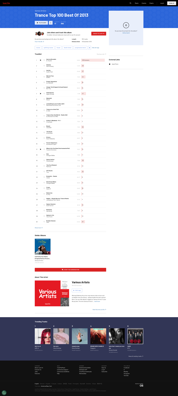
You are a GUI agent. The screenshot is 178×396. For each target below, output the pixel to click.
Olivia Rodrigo (57, 348)
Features (37, 373)
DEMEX (48, 77)
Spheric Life (50, 215)
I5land (48, 99)
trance (38, 47)
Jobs (36, 371)
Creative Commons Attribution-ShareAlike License (79, 390)
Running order (101, 54)
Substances (50, 92)
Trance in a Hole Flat (52, 109)
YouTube (126, 375)
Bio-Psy (48, 88)
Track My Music (61, 367)
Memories (49, 193)
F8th (47, 222)
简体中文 (99, 383)
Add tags (89, 48)
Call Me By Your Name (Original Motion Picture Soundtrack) (42, 258)
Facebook (126, 367)
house (58, 47)
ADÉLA (37, 348)
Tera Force (49, 216)
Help (58, 373)
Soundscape (49, 161)
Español (48, 383)
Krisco (48, 137)
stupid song (75, 346)
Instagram (127, 373)
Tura (47, 172)
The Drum (49, 131)
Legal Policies (75, 389)
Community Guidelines (63, 371)
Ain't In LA (38, 346)
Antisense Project (51, 144)
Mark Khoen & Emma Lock (53, 105)
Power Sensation (51, 81)
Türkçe (94, 383)
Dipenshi (49, 98)
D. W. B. (48, 111)
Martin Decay (49, 66)
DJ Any (48, 194)
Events (144, 3)
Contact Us (38, 369)
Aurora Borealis (51, 59)
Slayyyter (93, 348)
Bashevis (49, 209)
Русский (82, 383)
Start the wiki (38, 41)
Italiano (60, 383)
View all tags (95, 47)
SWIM (129, 346)
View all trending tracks (135, 356)
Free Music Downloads (85, 371)
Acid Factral (49, 205)
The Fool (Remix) (51, 165)
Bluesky (126, 371)
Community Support (62, 369)
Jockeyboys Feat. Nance (53, 200)
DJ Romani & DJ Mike (52, 116)
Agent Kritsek (50, 94)
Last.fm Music (92, 389)
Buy (37, 251)
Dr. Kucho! (49, 60)
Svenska (88, 383)
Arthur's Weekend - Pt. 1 (53, 120)
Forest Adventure (51, 143)
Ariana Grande (113, 350)
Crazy (48, 187)
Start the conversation (71, 269)
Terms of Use (60, 389)
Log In (162, 3)
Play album (42, 22)
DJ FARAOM (49, 83)
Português (76, 383)
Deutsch (42, 383)
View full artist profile (99, 309)
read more (97, 301)
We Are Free (50, 76)
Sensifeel (48, 127)
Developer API (83, 369)
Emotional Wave (51, 182)
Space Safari (50, 159)
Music (137, 3)
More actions (51, 23)
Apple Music (115, 64)
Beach (48, 126)
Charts (151, 3)
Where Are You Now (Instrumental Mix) (58, 148)
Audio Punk (49, 72)
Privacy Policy (68, 389)
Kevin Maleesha (50, 138)
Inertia (48, 70)
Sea (47, 154)
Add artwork (126, 33)
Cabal (48, 177)
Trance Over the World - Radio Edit (56, 115)
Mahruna (48, 166)
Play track (40, 60)
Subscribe (104, 371)
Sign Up (171, 3)
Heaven (48, 65)
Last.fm (8, 3)
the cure (55, 346)
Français (53, 383)
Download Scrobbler (85, 367)
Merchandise (82, 373)
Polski (70, 383)
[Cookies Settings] (4, 392)
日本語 (65, 383)
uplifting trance (48, 47)
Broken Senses (51, 221)
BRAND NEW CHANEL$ (97, 346)
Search (130, 3)
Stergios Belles (50, 155)
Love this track (44, 60)
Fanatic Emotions (51, 150)
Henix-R (48, 189)
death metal (67, 47)
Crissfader (49, 122)
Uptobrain (49, 211)
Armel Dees (49, 133)
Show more (38, 228)
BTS (128, 348)
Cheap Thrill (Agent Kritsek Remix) (57, 87)
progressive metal (80, 47)
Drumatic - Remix (51, 176)
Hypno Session (51, 204)
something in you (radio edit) (55, 104)
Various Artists (39, 260)
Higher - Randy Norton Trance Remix (57, 198)
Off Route (49, 170)
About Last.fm (39, 367)
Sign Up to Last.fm (98, 33)
